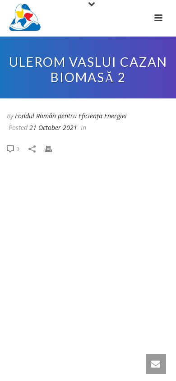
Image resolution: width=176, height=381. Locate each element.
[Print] (53, 148)
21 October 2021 (53, 127)
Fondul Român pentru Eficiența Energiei (71, 116)
